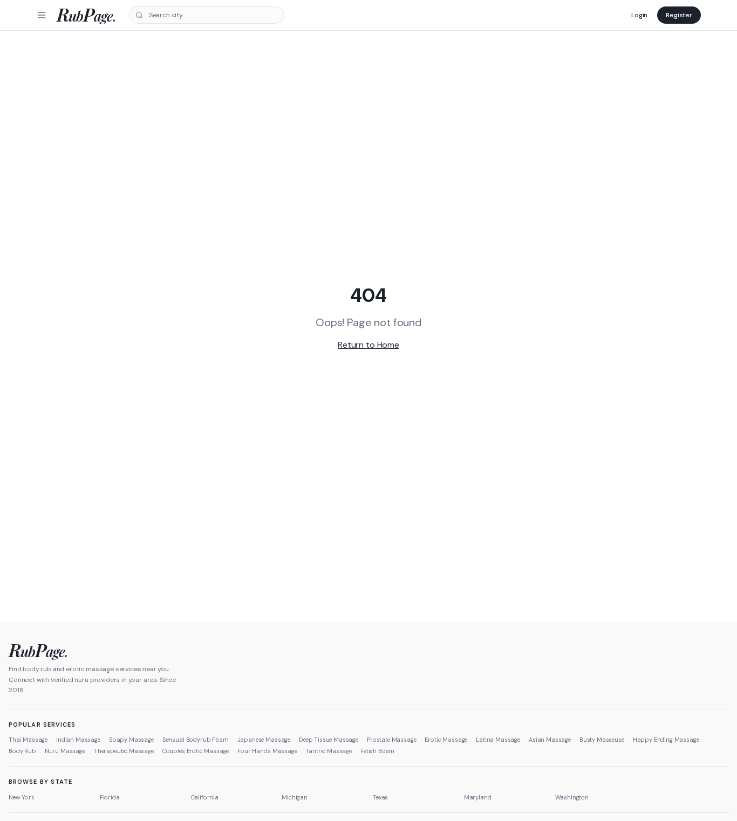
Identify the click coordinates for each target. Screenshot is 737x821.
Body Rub (22, 751)
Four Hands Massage (267, 751)
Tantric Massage (328, 751)
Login (639, 15)
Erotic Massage (446, 739)
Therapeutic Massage (124, 751)
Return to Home (368, 344)
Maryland (478, 797)
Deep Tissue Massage (328, 739)
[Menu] (41, 15)
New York (22, 797)
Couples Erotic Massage (195, 751)
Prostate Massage (391, 739)
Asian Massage (550, 739)
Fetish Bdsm (377, 751)
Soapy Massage (131, 739)
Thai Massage (28, 739)
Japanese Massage (263, 739)
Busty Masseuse (601, 739)
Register (679, 15)
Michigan (295, 797)
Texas (380, 797)
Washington (572, 797)
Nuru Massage (65, 751)
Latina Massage (498, 739)
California (205, 797)
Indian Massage (78, 739)
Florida (110, 797)
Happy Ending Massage (666, 739)
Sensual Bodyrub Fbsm (195, 739)
